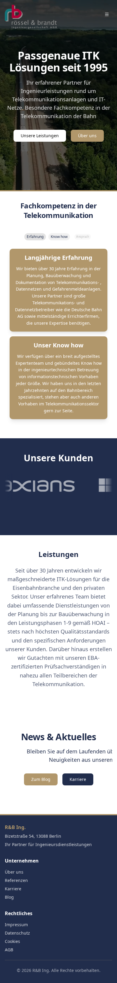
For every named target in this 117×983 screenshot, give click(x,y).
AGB (9, 950)
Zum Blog (40, 779)
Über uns (87, 135)
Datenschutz (17, 933)
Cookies (12, 941)
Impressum (16, 924)
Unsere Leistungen (40, 135)
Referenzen (16, 880)
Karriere (78, 779)
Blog (9, 897)
